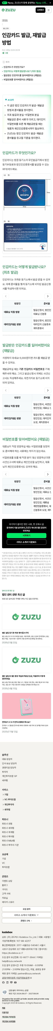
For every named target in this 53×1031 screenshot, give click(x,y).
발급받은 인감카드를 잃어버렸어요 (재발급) (22, 75)
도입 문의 (26, 909)
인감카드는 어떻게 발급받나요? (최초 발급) (22, 71)
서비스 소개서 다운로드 (26, 542)
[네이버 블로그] (11, 983)
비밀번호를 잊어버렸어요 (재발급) (18, 79)
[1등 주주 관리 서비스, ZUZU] (9, 10)
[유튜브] (15, 983)
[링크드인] (7, 983)
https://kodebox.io (11, 953)
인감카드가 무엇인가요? (14, 67)
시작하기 (26, 535)
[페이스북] (3, 983)
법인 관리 (6, 28)
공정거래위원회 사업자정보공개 (15, 978)
